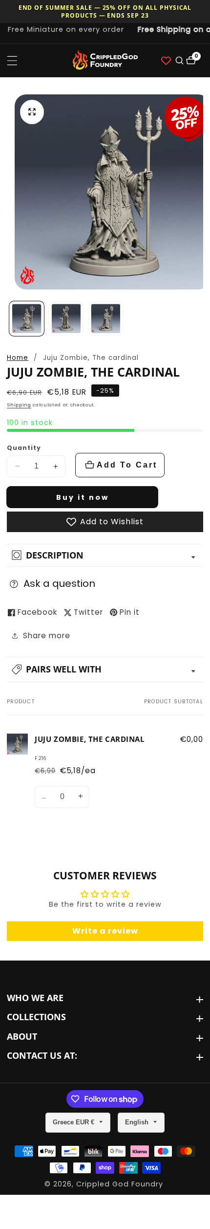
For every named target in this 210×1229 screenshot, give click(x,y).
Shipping (19, 405)
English (137, 1122)
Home (17, 357)
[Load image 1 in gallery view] (26, 318)
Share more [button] (46, 635)
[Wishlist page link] (166, 61)
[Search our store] (178, 60)
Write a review (105, 931)
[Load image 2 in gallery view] (66, 318)
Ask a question (59, 583)
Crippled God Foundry (119, 1184)
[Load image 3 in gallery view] (105, 318)
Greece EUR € (74, 1122)
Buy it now (82, 497)
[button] (105, 669)
